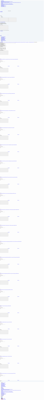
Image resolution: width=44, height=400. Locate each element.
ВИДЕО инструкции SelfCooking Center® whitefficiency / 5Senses (6, 1)
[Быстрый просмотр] (4, 53)
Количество (2, 112)
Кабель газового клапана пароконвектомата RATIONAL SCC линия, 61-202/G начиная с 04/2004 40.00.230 (9, 273)
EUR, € (1, 16)
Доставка (2, 3)
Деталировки (2, 0)
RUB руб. (3, 399)
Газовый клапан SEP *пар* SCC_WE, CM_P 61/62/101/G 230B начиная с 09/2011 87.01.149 (8, 193)
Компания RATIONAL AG (3, 6)
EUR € (3, 398)
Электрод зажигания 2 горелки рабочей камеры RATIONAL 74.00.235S (6, 289)
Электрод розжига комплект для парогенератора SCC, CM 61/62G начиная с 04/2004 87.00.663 (8, 225)
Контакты (2, 387)
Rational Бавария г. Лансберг (3, 5)
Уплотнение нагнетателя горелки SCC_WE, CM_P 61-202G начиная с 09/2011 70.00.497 (7, 373)
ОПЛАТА (2, 390)
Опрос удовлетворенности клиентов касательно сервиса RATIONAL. (7, 4)
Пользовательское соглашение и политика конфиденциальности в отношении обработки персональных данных (11, 2)
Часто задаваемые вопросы (3, 386)
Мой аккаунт (2, 392)
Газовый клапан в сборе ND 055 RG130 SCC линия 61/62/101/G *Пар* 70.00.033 (7, 127)
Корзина (1, 35)
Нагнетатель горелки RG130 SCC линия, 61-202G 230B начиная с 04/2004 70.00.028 (7, 93)
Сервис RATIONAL (3, 383)
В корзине (18, 100)
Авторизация (1, 11)
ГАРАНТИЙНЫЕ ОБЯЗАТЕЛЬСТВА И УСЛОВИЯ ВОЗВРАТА (6, 391)
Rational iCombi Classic (3, 385)
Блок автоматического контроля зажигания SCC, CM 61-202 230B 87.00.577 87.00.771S (7, 110)
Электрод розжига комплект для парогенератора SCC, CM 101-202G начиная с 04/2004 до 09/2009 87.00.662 (9, 209)
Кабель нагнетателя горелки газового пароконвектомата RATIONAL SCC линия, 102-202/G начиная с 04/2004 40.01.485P (10, 241)
